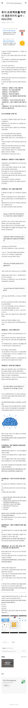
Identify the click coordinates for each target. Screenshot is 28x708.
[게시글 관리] (8, 642)
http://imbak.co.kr (7, 39)
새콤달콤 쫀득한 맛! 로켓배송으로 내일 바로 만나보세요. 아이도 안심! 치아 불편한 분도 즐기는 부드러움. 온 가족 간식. (9, 33)
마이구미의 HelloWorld (9, 680)
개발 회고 (4, 648)
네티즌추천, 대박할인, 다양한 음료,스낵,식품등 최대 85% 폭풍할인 (9, 44)
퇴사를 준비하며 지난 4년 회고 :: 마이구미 (9, 651)
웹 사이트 (3, 604)
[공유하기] (6, 642)
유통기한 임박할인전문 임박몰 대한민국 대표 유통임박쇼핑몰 (9, 41)
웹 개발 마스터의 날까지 (8, 682)
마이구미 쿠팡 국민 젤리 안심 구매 (9, 31)
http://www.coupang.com (9, 28)
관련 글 (17, 502)
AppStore (4, 608)
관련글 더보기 (24, 656)
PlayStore (4, 606)
